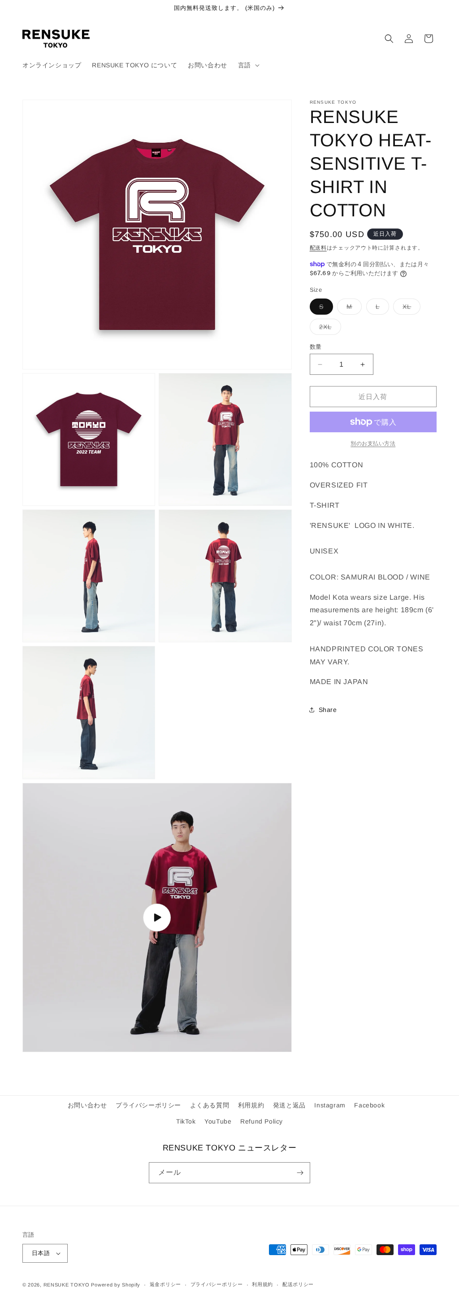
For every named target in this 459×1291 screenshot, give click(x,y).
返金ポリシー (165, 1284)
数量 (316, 346)
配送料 (318, 248)
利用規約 (251, 1105)
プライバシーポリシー (148, 1105)
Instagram (329, 1105)
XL (410, 309)
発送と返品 (289, 1105)
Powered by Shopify (115, 1284)
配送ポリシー (298, 1284)
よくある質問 (210, 1105)
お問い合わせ (87, 1105)
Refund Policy (261, 1121)
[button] (248, 65)
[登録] (300, 1172)
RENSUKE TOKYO (66, 1284)
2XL (328, 329)
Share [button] (328, 709)
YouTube (217, 1121)
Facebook (369, 1105)
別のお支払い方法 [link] (373, 443)
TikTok (186, 1121)
